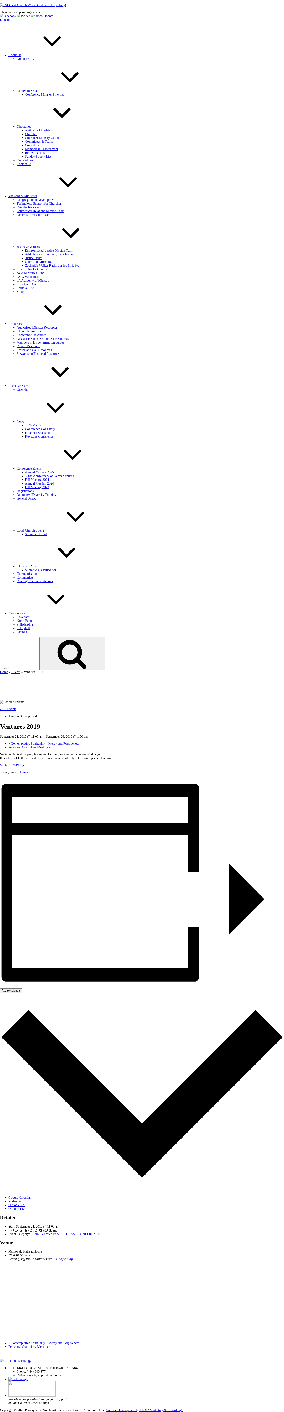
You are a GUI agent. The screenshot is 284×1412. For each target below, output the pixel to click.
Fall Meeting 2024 (37, 479)
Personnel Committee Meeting (29, 747)
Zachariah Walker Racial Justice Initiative (52, 265)
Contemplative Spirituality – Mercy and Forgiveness (43, 743)
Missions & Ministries (22, 196)
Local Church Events (30, 530)
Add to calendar (11, 990)
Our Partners (25, 160)
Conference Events (29, 468)
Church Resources (29, 331)
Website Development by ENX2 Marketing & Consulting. (144, 1410)
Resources (15, 323)
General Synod (26, 498)
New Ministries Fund (30, 273)
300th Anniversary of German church (49, 476)
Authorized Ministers (39, 130)
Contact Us (24, 164)
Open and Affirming (38, 261)
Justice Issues (33, 258)
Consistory (32, 145)
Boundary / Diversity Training (36, 494)
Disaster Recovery (29, 207)
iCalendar (14, 1201)
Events (15, 672)
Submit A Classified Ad (40, 570)
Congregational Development (36, 200)
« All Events (8, 709)
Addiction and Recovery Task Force (49, 254)
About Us (14, 55)
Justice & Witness (28, 247)
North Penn (24, 620)
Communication (27, 573)
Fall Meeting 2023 (37, 487)
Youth (21, 291)
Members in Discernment (41, 149)
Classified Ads (26, 566)
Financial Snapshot (37, 432)
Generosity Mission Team (33, 214)
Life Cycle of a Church (32, 269)
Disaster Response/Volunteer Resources (43, 338)
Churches (31, 134)
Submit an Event (36, 534)
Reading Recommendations (35, 581)
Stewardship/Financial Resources (38, 353)
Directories (24, 126)
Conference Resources (31, 335)
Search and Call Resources (34, 350)
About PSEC (25, 59)
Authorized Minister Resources (37, 327)
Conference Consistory (40, 429)
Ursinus (22, 632)
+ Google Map (63, 1259)
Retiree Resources (28, 346)
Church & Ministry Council (43, 138)
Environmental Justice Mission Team (49, 250)
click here (21, 772)
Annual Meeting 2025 (39, 472)
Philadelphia (25, 624)
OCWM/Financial (28, 276)
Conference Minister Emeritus (44, 94)
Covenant (23, 617)
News (20, 421)
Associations (16, 613)
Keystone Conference (39, 436)
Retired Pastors (35, 153)
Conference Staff (28, 91)
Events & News (18, 385)
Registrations (25, 491)
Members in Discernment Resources (40, 342)
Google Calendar (19, 1197)
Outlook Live (17, 1208)
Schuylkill (23, 628)
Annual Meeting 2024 (39, 483)
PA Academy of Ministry (33, 280)
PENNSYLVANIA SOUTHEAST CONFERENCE (65, 1234)
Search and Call (27, 284)
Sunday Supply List (38, 156)
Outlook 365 (16, 1205)
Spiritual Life (25, 288)
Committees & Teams (39, 141)
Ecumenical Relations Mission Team (40, 211)
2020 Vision (33, 425)
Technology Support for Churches (39, 203)
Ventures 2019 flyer (13, 765)
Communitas (25, 577)
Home (4, 672)
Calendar (22, 389)
